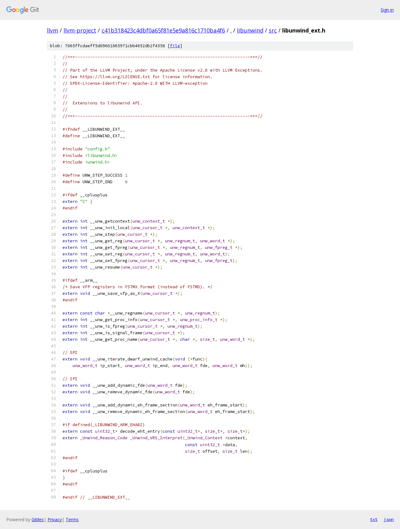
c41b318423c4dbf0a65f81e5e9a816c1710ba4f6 (163, 30)
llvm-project (79, 30)
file (175, 45)
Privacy (55, 519)
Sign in (387, 10)
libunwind (250, 30)
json (389, 519)
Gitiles (38, 519)
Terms (72, 519)
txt (374, 519)
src (273, 30)
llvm (52, 30)
